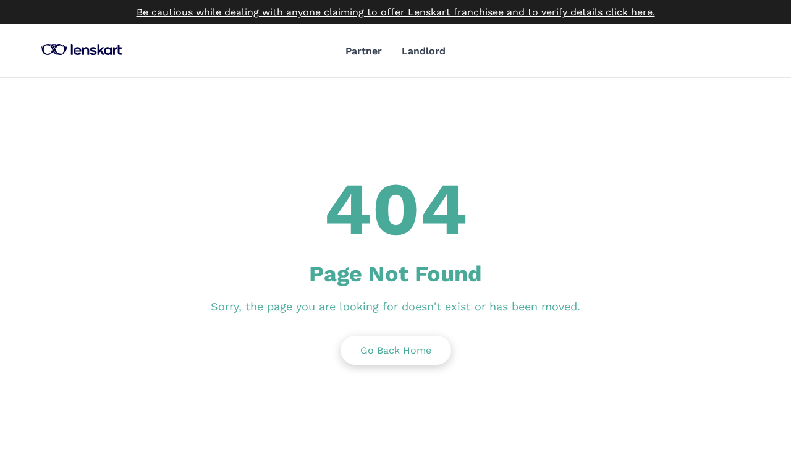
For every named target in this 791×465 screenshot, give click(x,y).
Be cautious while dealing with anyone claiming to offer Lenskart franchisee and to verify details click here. (396, 12)
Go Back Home (395, 350)
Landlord (424, 51)
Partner (363, 51)
